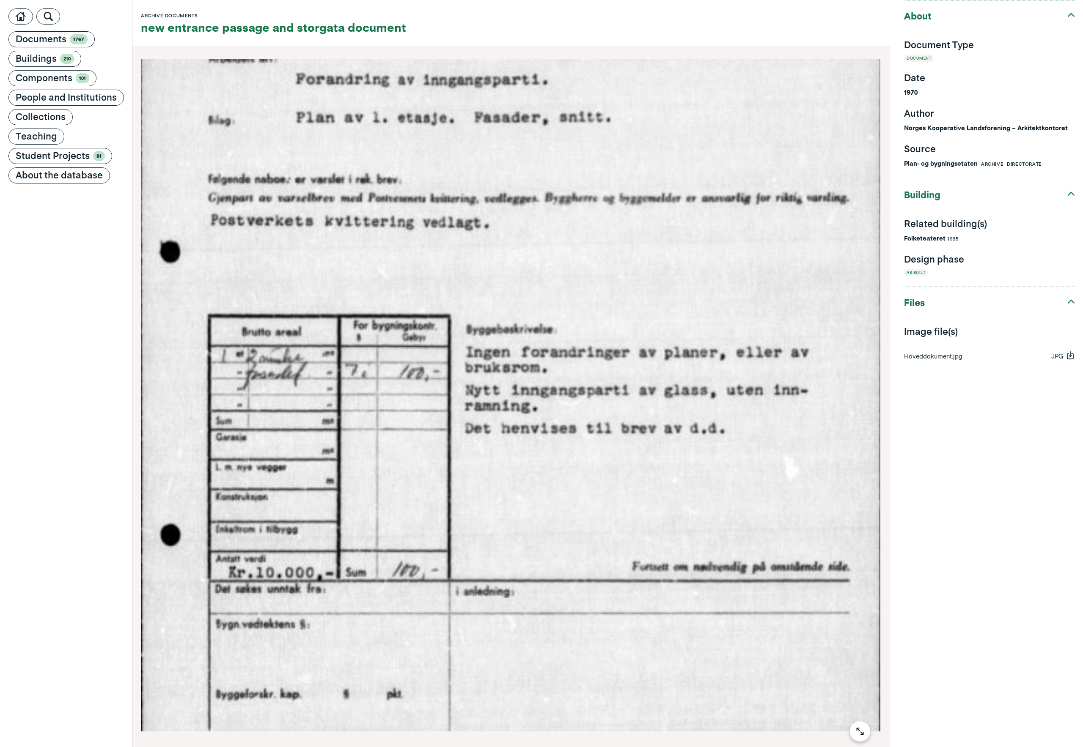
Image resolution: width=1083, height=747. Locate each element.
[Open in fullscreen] (860, 731)
